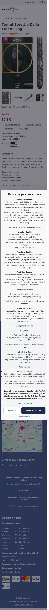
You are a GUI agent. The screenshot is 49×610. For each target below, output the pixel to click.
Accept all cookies (33, 410)
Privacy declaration (24, 403)
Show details (24, 416)
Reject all (12, 410)
